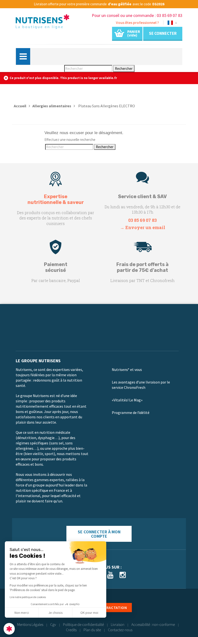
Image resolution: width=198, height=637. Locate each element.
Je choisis (55, 612)
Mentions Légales (30, 624)
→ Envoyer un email (142, 227)
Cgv (53, 624)
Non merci (21, 612)
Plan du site (92, 629)
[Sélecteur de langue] (172, 23)
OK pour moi (89, 612)
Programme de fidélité (130, 412)
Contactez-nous (120, 629)
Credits (71, 629)
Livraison (117, 624)
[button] (9, 629)
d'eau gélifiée (119, 4)
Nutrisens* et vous (127, 369)
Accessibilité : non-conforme (153, 624)
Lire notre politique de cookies (28, 597)
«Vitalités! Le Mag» (127, 400)
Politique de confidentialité (83, 624)
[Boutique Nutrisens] (42, 22)
